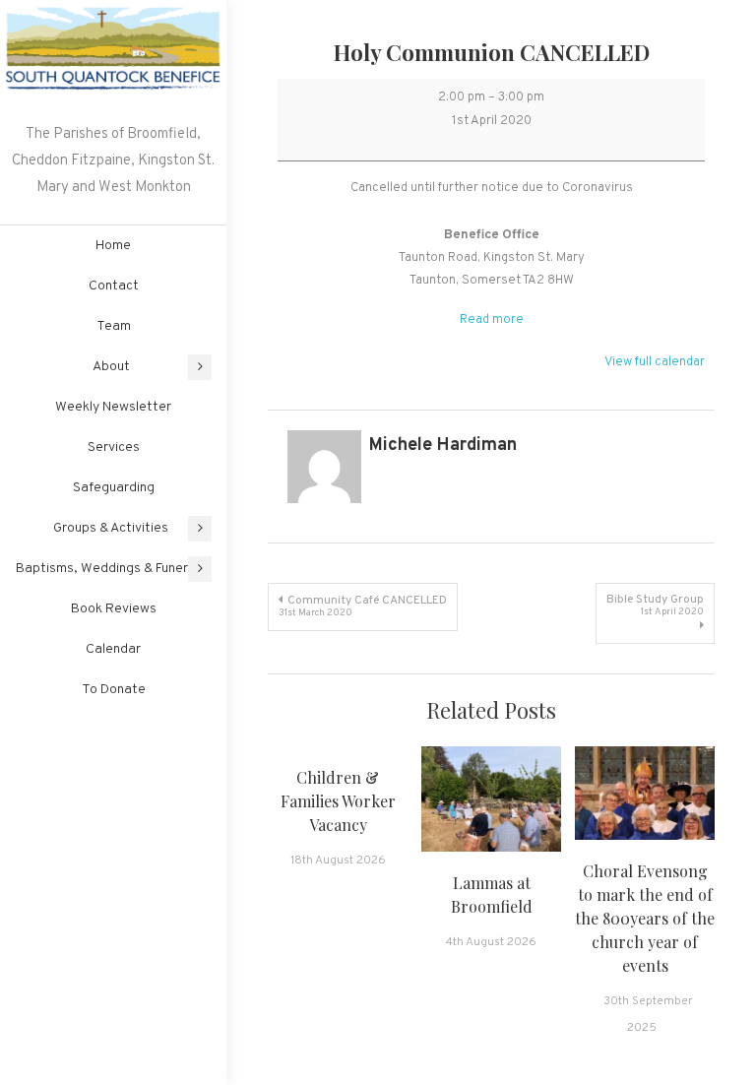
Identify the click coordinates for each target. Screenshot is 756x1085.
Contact (114, 286)
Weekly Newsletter (113, 407)
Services (114, 447)
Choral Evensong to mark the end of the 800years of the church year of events (645, 918)
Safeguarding (114, 487)
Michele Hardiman (443, 445)
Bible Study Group (655, 605)
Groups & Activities (110, 528)
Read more (492, 320)
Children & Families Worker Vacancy (338, 801)
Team (113, 326)
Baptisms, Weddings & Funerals (111, 568)
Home (113, 245)
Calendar (113, 649)
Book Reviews (114, 609)
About (111, 366)
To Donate (114, 689)
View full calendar (654, 362)
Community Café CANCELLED (363, 606)
